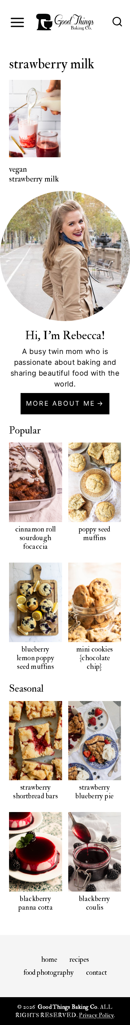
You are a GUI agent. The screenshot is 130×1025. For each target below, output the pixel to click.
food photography (48, 972)
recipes (79, 959)
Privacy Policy (96, 1015)
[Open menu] (17, 22)
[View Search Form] (117, 22)
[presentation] (35, 119)
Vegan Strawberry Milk (34, 174)
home (49, 959)
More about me (60, 403)
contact (96, 972)
